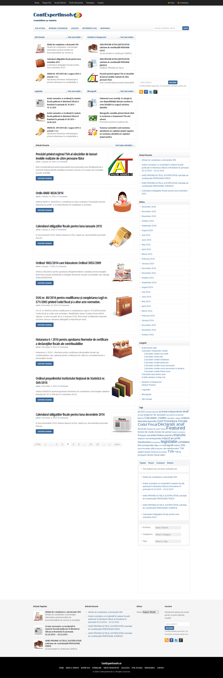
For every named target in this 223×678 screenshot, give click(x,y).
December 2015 (149, 211)
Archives (170, 462)
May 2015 (146, 245)
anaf (186, 411)
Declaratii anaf (171, 424)
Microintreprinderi (146, 445)
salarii (141, 451)
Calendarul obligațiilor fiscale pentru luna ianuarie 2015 (69, 226)
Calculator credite (155, 417)
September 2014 (149, 282)
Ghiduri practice (164, 435)
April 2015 (146, 249)
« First (37, 444)
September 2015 (149, 226)
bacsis (141, 418)
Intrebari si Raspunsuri (58, 28)
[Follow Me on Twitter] (151, 92)
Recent (151, 462)
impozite (180, 435)
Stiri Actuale (40, 28)
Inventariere (155, 442)
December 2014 (149, 268)
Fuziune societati (147, 435)
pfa (153, 448)
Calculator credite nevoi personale (159, 365)
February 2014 (148, 316)
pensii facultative (144, 448)
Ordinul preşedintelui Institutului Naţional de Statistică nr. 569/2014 (70, 380)
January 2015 (148, 263)
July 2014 (146, 292)
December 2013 (149, 325)
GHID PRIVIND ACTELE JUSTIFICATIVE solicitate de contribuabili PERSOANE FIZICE (115, 47)
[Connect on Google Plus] (155, 92)
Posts (172, 2)
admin (38, 162)
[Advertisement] (151, 17)
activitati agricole (151, 412)
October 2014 (148, 278)
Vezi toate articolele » (124, 145)
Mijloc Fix (158, 445)
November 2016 (149, 207)
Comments (184, 2)
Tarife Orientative (76, 2)
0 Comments (62, 162)
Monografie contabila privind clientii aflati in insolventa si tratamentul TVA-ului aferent (117, 116)
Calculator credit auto (153, 357)
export (163, 429)
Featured (175, 428)
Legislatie (75, 28)
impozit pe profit (171, 438)
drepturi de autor (153, 429)
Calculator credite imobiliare (156, 360)
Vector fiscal (153, 455)
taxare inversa (151, 452)
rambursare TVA (175, 448)
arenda (140, 415)
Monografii (105, 28)
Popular (143, 462)
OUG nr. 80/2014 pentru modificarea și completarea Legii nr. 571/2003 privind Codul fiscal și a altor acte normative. (72, 299)
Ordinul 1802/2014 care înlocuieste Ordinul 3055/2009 (68, 262)
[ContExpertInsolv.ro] (57, 21)
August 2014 (147, 287)
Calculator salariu (173, 418)
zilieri (162, 455)
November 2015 (149, 216)
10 (91, 444)
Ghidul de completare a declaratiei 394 (62, 44)
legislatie (169, 441)
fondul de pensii (163, 432)
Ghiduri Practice (149, 385)
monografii (167, 445)
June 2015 (146, 240)
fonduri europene (178, 432)
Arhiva (139, 612)
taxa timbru (162, 452)
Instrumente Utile (89, 28)
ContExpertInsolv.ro (111, 663)
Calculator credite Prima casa (157, 371)
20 (97, 444)
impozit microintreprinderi (149, 438)
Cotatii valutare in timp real (153, 377)
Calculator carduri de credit (156, 354)
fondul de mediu (146, 432)
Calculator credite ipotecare (156, 362)
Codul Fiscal (147, 424)
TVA (170, 451)
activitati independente (170, 411)
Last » (117, 444)
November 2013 (149, 330)
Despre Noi (47, 2)
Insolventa (144, 442)
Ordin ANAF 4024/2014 (49, 192)
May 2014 (146, 301)
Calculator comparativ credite (155, 351)
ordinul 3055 (179, 445)
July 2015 (146, 235)
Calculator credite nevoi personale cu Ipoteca (164, 368)
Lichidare (184, 442)
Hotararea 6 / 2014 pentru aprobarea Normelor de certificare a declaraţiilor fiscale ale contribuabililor (72, 341)
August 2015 (147, 230)
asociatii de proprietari (174, 415)
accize (141, 411)
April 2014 (146, 306)
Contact (101, 2)
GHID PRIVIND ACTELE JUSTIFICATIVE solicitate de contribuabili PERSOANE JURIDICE (115, 61)
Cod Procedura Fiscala (172, 421)
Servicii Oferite (60, 2)
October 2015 (148, 221)
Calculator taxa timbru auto (154, 374)
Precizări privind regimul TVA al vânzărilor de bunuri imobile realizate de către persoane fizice (117, 76)
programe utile (160, 448)
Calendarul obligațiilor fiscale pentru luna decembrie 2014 (70, 414)
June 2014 (146, 297)
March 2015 (147, 254)
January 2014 (148, 320)
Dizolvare (142, 429)
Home (37, 2)
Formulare (90, 2)
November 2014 (149, 273)
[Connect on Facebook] (146, 92)
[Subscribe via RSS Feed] (141, 92)
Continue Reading (45, 178)
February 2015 (148, 259)
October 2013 (148, 335)
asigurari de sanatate (155, 414)
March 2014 (147, 311)
